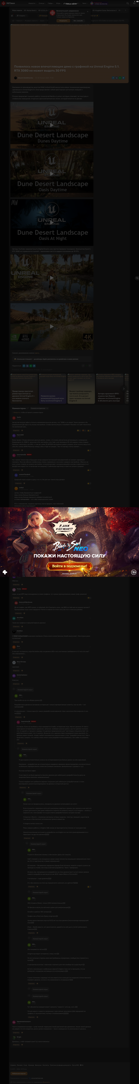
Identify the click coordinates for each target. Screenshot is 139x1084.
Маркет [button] (76, 3)
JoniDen (20, 631)
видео (42, 21)
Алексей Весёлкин (25, 602)
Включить (46, 1082)
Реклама (20, 1065)
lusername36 (21, 454)
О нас (25, 1065)
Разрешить (63, 21)
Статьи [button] (41, 3)
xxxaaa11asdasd (24, 474)
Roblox (123, 10)
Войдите (17, 412)
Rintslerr (20, 562)
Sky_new (20, 549)
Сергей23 (20, 435)
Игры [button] (58, 3)
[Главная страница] (8, 3)
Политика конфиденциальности (60, 1065)
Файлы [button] (66, 3)
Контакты (46, 1065)
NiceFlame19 (25, 514)
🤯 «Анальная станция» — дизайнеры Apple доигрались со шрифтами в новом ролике (46, 359)
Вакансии (38, 1065)
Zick (18, 646)
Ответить (16, 430)
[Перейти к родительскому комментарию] (13, 474)
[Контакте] (116, 77)
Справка (13, 1065)
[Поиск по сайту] (127, 3)
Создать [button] (22, 16)
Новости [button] (31, 3)
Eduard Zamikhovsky (25, 78)
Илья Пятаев (21, 662)
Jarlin (19, 417)
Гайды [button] (50, 3)
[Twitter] (123, 77)
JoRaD (21, 488)
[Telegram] (113, 77)
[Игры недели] (125, 10)
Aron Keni (20, 617)
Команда (31, 1065)
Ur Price (21, 527)
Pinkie (19, 589)
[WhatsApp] (120, 77)
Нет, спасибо (78, 21)
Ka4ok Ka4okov (22, 576)
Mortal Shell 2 (31, 10)
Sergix (19, 1037)
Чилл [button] (84, 3)
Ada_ (21, 695)
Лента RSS (75, 1065)
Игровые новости (31, 21)
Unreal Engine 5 (47, 369)
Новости (19, 21)
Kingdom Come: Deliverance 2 (105, 10)
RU (82, 1065)
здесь (37, 353)
